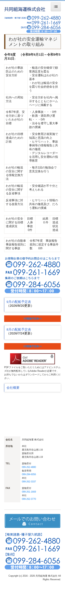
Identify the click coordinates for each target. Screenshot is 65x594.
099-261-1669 (29, 491)
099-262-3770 (29, 499)
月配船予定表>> (33, 318)
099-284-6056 (29, 474)
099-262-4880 (29, 467)
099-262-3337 (29, 481)
